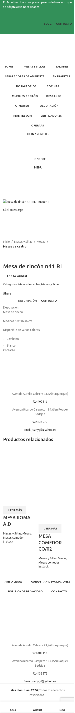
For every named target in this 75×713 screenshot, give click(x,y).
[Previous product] (5, 255)
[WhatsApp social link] (19, 293)
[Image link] (37, 371)
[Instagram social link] (40, 16)
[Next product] (15, 255)
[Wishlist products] (37, 151)
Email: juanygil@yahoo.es (40, 429)
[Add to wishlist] (19, 500)
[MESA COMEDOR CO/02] (55, 463)
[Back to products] (10, 255)
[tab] (27, 300)
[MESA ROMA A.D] (19, 458)
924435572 (40, 421)
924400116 (40, 401)
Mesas (41, 241)
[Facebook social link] (35, 16)
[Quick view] (8, 500)
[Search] (37, 142)
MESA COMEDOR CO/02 (50, 542)
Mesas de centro (14, 246)
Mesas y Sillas (23, 241)
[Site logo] (26, 47)
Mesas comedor (13, 537)
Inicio (6, 241)
